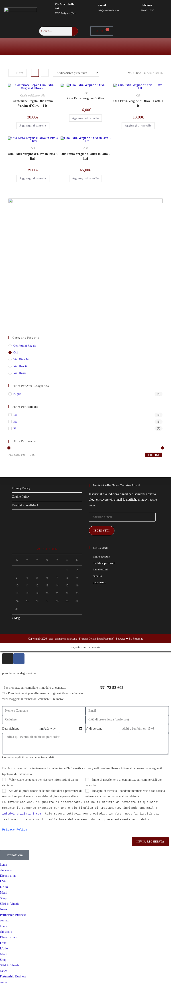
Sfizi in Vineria (9, 903)
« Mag (16, 618)
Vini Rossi (19, 373)
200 (150, 72)
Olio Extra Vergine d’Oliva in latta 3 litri (32, 156)
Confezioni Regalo (30, 95)
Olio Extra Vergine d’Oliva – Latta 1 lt (138, 103)
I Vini (3, 881)
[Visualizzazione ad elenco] (45, 73)
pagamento (99, 582)
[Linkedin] (156, 31)
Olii (43, 95)
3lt (15, 421)
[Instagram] (7, 658)
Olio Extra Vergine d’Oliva (85, 98)
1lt (15, 414)
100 (144, 72)
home (3, 864)
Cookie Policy (21, 496)
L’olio (4, 887)
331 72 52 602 (111, 687)
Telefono (146, 5)
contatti (4, 920)
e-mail (102, 5)
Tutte (158, 72)
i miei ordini (100, 569)
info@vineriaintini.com (21, 813)
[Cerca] (75, 31)
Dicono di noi (8, 875)
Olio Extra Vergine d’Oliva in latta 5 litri (85, 156)
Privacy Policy (21, 488)
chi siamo (6, 870)
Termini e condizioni (25, 505)
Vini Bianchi (21, 359)
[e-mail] (88, 7)
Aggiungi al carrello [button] (32, 125)
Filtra (153, 455)
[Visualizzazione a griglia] (35, 73)
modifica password (104, 563)
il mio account (101, 556)
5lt (15, 428)
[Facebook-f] (18, 658)
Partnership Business (13, 915)
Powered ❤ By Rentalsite (129, 638)
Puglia (17, 393)
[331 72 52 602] (91, 690)
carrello (97, 576)
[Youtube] (147, 31)
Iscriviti (102, 530)
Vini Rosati (20, 366)
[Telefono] (131, 7)
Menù (3, 892)
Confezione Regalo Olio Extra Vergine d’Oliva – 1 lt (33, 103)
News (3, 909)
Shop (3, 898)
